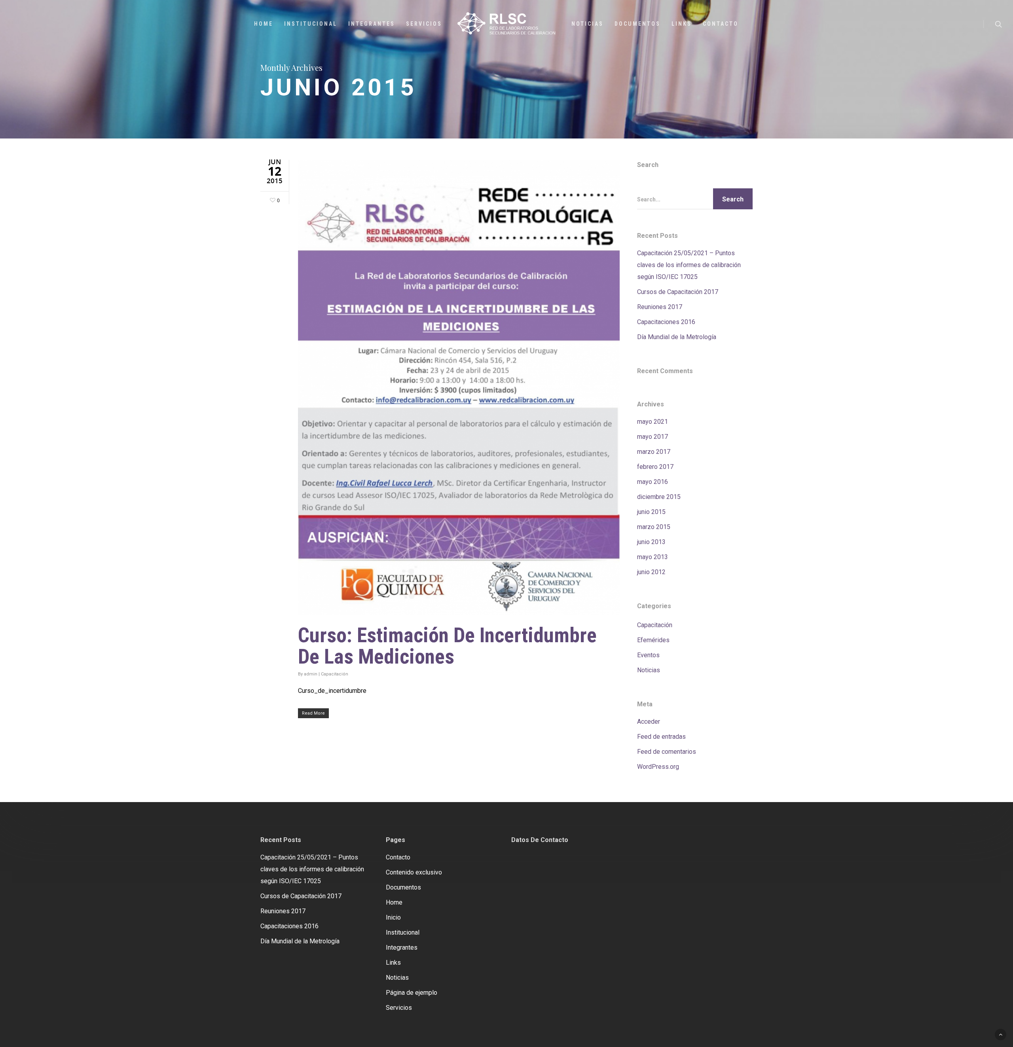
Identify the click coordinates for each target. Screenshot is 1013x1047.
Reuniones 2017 (659, 307)
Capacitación (334, 673)
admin (310, 673)
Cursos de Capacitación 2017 (677, 292)
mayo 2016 (652, 482)
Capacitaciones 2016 (666, 322)
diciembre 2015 (659, 497)
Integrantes (371, 24)
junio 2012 (651, 572)
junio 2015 (651, 512)
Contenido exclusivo (414, 872)
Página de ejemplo (411, 992)
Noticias (587, 24)
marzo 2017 (653, 451)
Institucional (310, 24)
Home (263, 24)
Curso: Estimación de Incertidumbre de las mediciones (447, 645)
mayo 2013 (652, 557)
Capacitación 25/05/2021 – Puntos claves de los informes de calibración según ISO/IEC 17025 (689, 265)
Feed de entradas (661, 736)
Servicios (424, 24)
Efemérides (653, 640)
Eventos (648, 655)
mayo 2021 (652, 421)
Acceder (648, 721)
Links (682, 24)
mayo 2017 (652, 436)
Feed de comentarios (666, 751)
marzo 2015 (653, 527)
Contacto (720, 24)
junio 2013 (651, 542)
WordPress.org (658, 766)
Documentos (637, 24)
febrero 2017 (655, 466)
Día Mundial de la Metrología (676, 337)
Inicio (393, 917)
